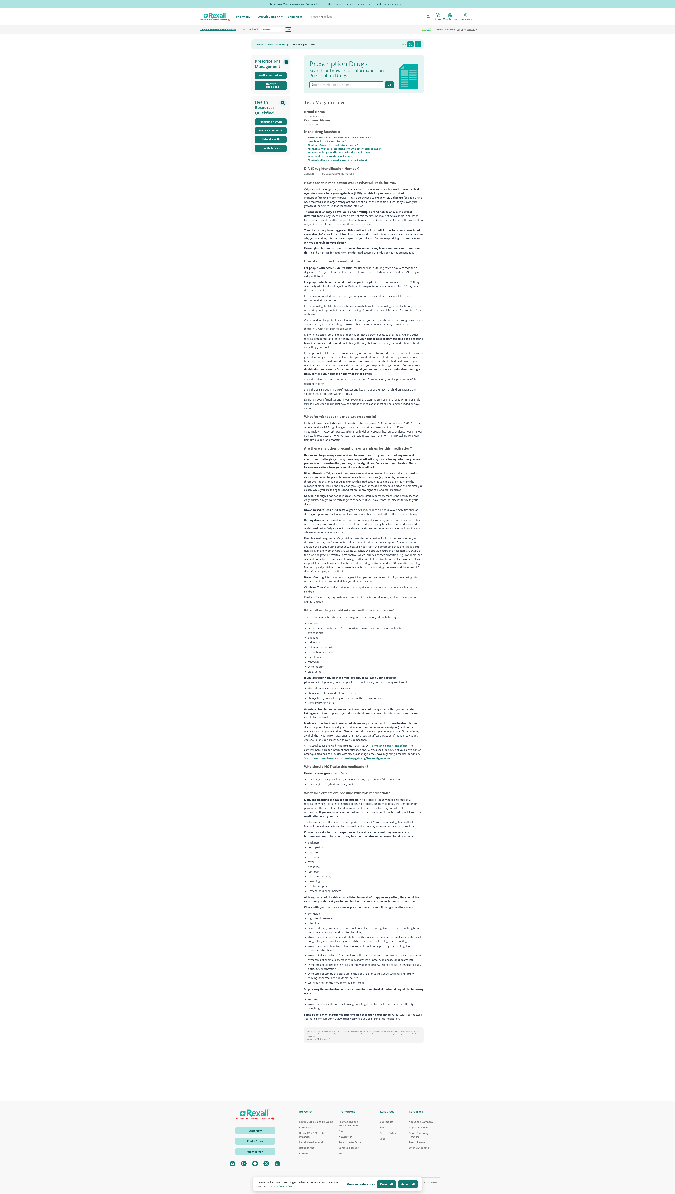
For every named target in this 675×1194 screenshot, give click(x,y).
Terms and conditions (354, 1031)
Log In (460, 29)
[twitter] (266, 1163)
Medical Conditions (270, 130)
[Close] (404, 5)
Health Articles (271, 148)
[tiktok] (277, 1163)
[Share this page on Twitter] (410, 44)
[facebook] (255, 1163)
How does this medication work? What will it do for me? (339, 137)
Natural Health (271, 139)
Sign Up (471, 29)
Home (260, 44)
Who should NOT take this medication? (330, 156)
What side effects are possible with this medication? (337, 160)
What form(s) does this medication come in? (333, 145)
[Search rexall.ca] (428, 17)
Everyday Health (269, 16)
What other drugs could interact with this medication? (339, 152)
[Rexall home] (215, 17)
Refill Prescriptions (270, 75)
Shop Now (295, 16)
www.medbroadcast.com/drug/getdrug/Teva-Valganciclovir (353, 758)
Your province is (250, 29)
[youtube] (232, 1163)
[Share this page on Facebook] (418, 44)
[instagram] (244, 1163)
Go (288, 29)
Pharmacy (243, 16)
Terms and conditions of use (389, 745)
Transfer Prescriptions (271, 85)
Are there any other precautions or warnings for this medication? (345, 148)
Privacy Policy (286, 1186)
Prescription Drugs (278, 44)
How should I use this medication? (327, 141)
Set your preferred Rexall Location (218, 29)
